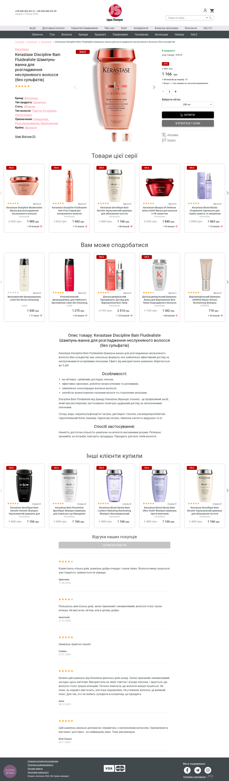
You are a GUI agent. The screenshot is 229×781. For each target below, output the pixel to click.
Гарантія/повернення (84, 28)
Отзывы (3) (36, 504)
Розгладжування (27, 123)
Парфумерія (120, 34)
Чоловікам (141, 34)
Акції (33, 28)
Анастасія (64, 617)
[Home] (114, 12)
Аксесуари (161, 34)
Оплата (171, 140)
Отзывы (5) (172, 504)
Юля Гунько (65, 739)
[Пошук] (210, 17)
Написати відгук (114, 545)
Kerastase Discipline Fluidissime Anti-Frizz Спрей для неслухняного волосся (69, 210)
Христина (64, 579)
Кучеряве (49, 111)
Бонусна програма (166, 28)
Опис (18, 136)
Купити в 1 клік (188, 123)
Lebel (24, 305)
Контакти (191, 28)
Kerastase (22, 49)
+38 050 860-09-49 (46, 11)
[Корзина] (212, 11)
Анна (61, 701)
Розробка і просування (194, 777)
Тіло (52, 34)
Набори (179, 34)
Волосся (67, 34)
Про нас (109, 28)
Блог (124, 28)
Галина (63, 651)
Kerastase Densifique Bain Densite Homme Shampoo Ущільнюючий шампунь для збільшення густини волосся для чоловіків (24, 513)
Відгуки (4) (127, 204)
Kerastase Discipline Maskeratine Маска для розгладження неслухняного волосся (24, 210)
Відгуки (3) (82, 204)
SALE (194, 34)
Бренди (83, 34)
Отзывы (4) (81, 504)
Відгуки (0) (37, 293)
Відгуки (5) (29, 136)
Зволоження (49, 123)
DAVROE (204, 305)
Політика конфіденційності (40, 765)
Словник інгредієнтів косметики (43, 761)
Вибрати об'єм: (171, 99)
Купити (189, 115)
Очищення (40, 119)
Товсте (36, 111)
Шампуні (39, 102)
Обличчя (37, 34)
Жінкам (29, 106)
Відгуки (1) (172, 293)
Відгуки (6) (82, 293)
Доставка (172, 134)
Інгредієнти (141, 28)
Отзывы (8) (127, 504)
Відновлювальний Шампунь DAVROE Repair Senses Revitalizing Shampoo (204, 299)
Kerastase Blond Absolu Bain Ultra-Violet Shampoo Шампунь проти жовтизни (160, 510)
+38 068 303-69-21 (25, 11)
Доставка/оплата (53, 28)
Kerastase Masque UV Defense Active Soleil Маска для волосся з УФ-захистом (159, 210)
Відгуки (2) (127, 293)
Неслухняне (23, 115)
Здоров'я (100, 34)
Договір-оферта (35, 769)
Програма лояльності (38, 772)
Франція (31, 127)
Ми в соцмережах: (194, 764)
